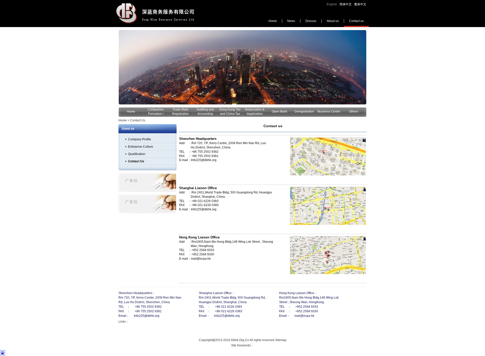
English (332, 4)
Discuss (310, 21)
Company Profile (139, 139)
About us (333, 21)
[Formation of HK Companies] (242, 67)
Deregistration (304, 111)
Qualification (136, 154)
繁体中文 (360, 4)
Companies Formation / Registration (155, 114)
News (291, 21)
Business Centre (329, 111)
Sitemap (280, 340)
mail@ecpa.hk (201, 258)
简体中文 (346, 4)
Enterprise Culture (140, 146)
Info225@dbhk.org (203, 160)
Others (353, 111)
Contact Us (137, 120)
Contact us (356, 21)
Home (273, 21)
